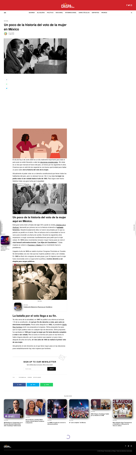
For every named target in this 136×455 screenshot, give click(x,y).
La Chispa (12, 33)
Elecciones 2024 (22, 377)
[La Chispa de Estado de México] (68, 5)
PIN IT (40, 143)
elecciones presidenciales (49, 162)
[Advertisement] (40, 118)
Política (6, 420)
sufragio (60, 227)
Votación (30, 377)
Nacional (26, 305)
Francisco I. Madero (35, 245)
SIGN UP (52, 369)
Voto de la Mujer (37, 377)
